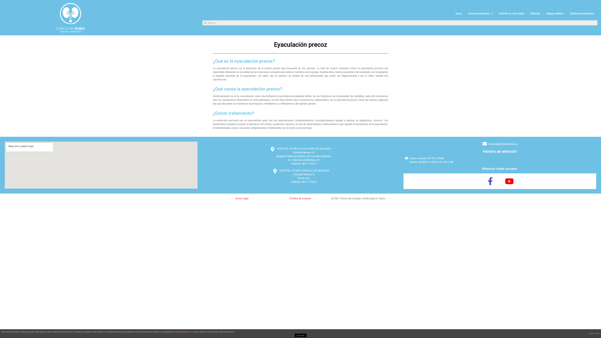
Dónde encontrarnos (582, 13)
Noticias (535, 13)
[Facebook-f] (490, 181)
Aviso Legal (242, 198)
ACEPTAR (300, 335)
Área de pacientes (479, 13)
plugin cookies (594, 333)
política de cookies (191, 332)
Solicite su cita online (511, 13)
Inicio (459, 13)
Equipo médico (555, 13)
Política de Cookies (300, 198)
